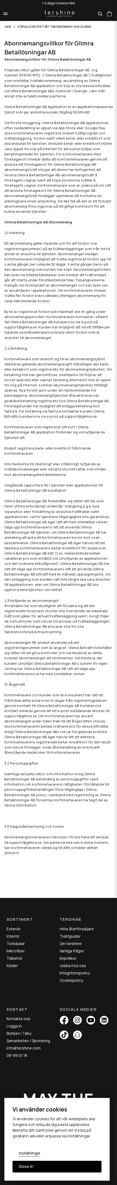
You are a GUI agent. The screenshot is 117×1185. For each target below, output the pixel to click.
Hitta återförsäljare (77, 928)
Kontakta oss (18, 1018)
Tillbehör (15, 958)
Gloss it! (26, 1166)
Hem (8, 26)
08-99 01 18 (17, 1055)
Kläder (12, 965)
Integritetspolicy (75, 972)
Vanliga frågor (72, 950)
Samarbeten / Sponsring (28, 1040)
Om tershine (71, 943)
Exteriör (14, 928)
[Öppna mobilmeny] (5, 13)
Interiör (13, 936)
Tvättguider (70, 936)
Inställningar (29, 1153)
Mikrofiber (16, 950)
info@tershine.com (24, 1048)
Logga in (14, 1026)
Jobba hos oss (73, 965)
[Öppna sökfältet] (100, 13)
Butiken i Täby (19, 1033)
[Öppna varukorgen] (109, 13)
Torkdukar (16, 943)
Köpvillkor (68, 958)
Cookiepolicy (71, 980)
